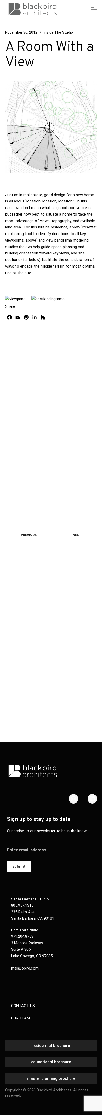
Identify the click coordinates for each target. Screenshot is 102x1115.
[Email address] (51, 846)
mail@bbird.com (25, 968)
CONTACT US (23, 1005)
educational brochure (51, 1062)
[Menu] (94, 10)
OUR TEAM (20, 1018)
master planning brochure (51, 1078)
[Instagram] (73, 799)
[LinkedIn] (92, 799)
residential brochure (51, 1045)
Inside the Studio (58, 32)
